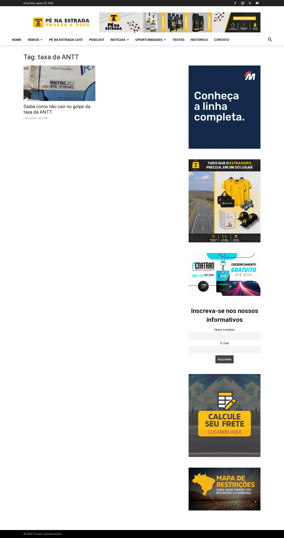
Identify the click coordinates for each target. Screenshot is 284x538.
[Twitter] (250, 3)
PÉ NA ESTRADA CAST (66, 40)
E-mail (225, 343)
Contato (221, 40)
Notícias (117, 40)
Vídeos (33, 40)
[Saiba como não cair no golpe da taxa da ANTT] (59, 83)
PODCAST (96, 40)
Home (16, 40)
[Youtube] (257, 3)
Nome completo (225, 329)
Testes (178, 40)
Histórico (199, 40)
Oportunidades (148, 40)
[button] (269, 40)
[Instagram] (242, 3)
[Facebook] (235, 3)
